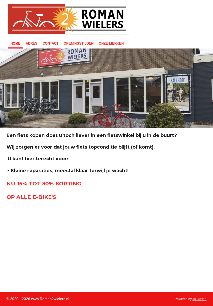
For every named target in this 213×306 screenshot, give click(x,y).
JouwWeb (199, 299)
